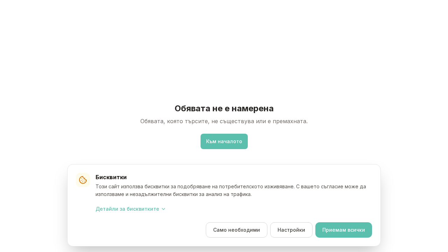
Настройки (291, 230)
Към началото (224, 141)
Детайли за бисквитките (127, 209)
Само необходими (236, 230)
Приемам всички (343, 230)
